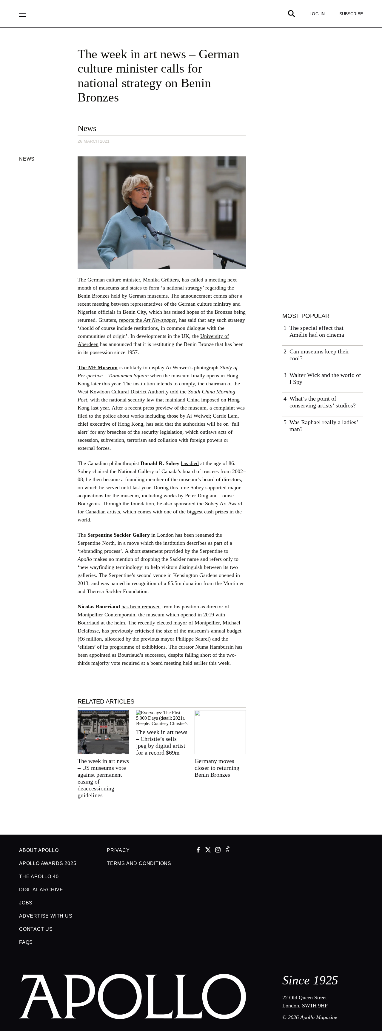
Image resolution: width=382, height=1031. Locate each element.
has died (190, 463)
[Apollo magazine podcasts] (227, 850)
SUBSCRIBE (351, 13)
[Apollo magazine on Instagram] (217, 850)
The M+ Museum (98, 367)
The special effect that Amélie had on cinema (316, 331)
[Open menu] (22, 13)
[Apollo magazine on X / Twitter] (208, 850)
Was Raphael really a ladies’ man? (323, 425)
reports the (147, 320)
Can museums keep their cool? (319, 354)
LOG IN (317, 13)
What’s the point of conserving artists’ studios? (322, 402)
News (87, 128)
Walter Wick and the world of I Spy (325, 378)
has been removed (141, 607)
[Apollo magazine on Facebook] (198, 850)
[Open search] (291, 13)
